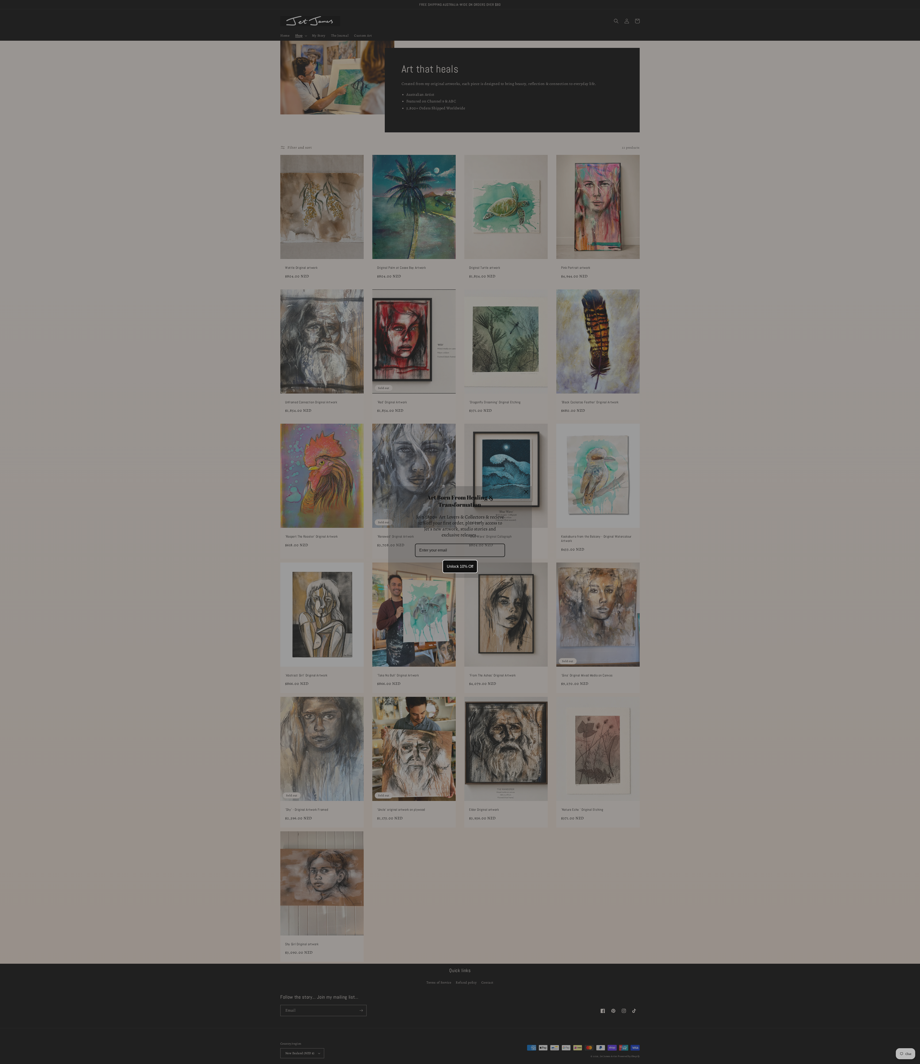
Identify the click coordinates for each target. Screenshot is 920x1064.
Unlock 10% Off (460, 566)
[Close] (526, 492)
